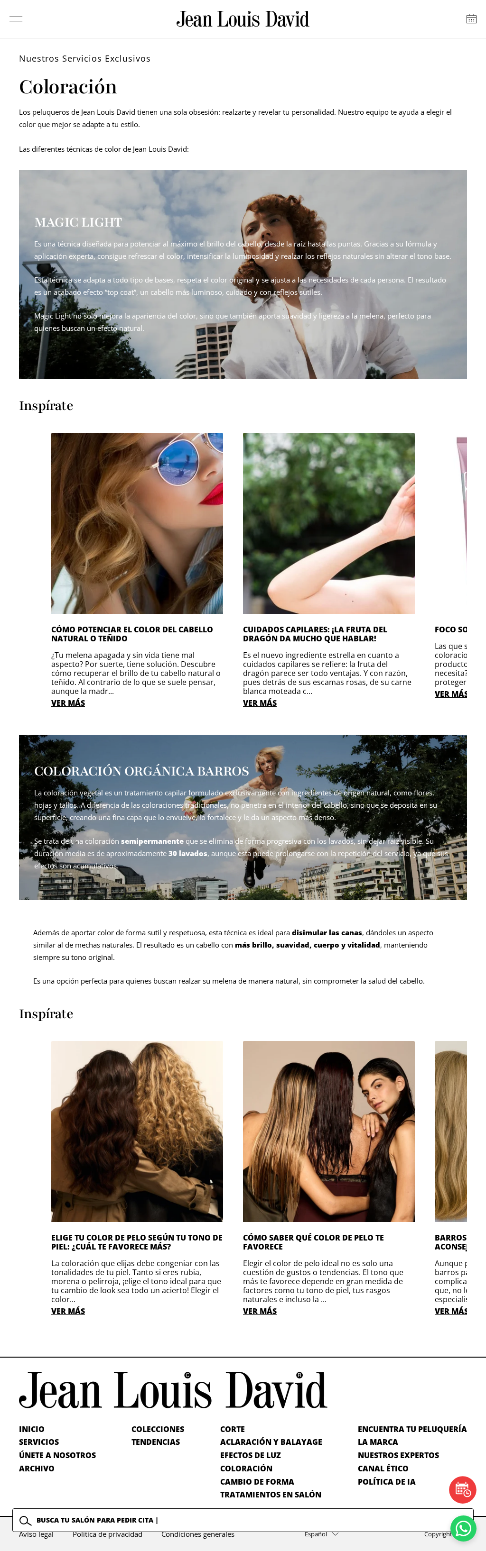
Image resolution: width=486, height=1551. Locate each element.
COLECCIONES (157, 1429)
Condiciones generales (197, 1534)
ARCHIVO (37, 1468)
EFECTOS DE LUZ (250, 1455)
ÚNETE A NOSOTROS (57, 1455)
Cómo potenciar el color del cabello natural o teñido (132, 634)
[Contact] (472, 19)
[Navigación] (16, 19)
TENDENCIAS (155, 1442)
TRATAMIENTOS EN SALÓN (270, 1494)
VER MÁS (68, 703)
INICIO (32, 1429)
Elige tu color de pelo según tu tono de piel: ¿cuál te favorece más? (137, 1242)
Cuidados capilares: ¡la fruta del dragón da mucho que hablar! (315, 634)
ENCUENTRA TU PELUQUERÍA (412, 1429)
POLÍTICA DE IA (387, 1482)
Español (316, 1534)
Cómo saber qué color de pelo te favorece (313, 1242)
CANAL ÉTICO (383, 1468)
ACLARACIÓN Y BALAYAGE (271, 1442)
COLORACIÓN (246, 1468)
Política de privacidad (107, 1534)
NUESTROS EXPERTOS (398, 1455)
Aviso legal (36, 1534)
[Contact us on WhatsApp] (463, 1528)
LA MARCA (378, 1442)
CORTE (232, 1429)
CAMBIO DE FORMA (257, 1482)
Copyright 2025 (445, 1534)
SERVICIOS (39, 1442)
